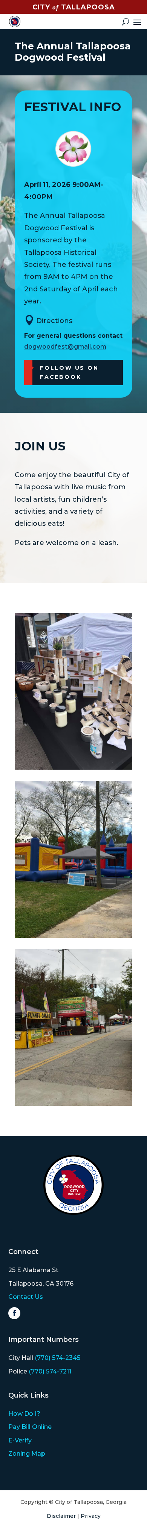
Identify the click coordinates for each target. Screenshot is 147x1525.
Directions (54, 321)
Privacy (91, 1516)
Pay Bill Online (30, 1426)
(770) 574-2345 (57, 1357)
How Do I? (24, 1413)
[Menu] (137, 21)
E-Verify (20, 1440)
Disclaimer (61, 1516)
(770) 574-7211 (50, 1371)
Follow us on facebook (69, 372)
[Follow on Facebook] (14, 1313)
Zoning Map (26, 1453)
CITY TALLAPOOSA (73, 7)
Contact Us (25, 1296)
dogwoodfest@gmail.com (65, 346)
